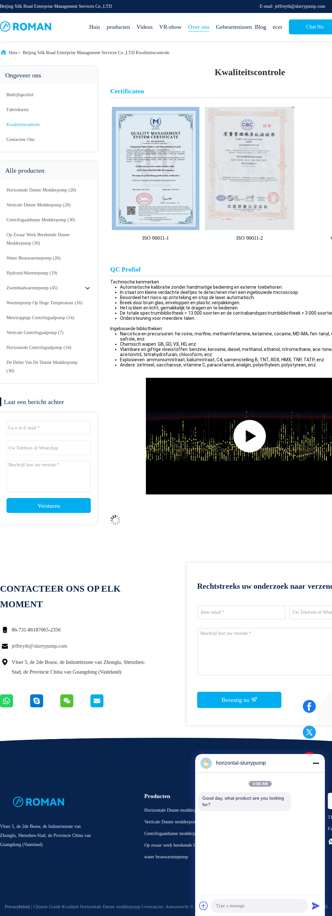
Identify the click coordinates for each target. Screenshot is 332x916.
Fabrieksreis (17, 109)
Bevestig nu (236, 700)
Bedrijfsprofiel (19, 94)
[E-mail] (105, 705)
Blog (260, 27)
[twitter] (309, 734)
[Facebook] (309, 708)
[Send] (316, 906)
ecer (277, 27)
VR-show (170, 27)
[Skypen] (45, 705)
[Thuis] (26, 27)
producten (118, 27)
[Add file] (203, 906)
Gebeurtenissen (232, 27)
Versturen (49, 506)
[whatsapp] (15, 705)
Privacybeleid (17, 906)
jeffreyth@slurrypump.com (39, 646)
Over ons (198, 27)
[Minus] (316, 763)
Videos (144, 27)
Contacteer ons (20, 139)
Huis (94, 27)
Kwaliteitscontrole (23, 124)
